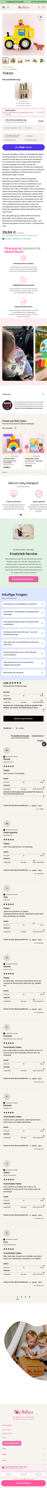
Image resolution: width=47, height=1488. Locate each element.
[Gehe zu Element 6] (42, 60)
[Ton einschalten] (30, 377)
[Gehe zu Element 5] (34, 60)
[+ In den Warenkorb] (20, 451)
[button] (9, 69)
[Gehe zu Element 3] (20, 60)
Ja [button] (30, 805)
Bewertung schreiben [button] (23, 718)
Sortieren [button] (7, 728)
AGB (4, 1437)
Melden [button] (34, 805)
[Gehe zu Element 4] (27, 60)
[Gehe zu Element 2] (13, 60)
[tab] (20, 736)
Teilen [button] (40, 805)
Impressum (6, 1430)
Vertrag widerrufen (12, 1443)
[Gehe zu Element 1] (5, 60)
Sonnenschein (9, 459)
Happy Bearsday (32, 459)
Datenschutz (7, 1434)
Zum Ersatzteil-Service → (23, 579)
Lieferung (6, 394)
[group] (23, 683)
